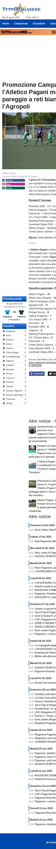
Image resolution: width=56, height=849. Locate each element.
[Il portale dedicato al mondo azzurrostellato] (21, 9)
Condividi (38, 373)
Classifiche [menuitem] (39, 23)
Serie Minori (42, 359)
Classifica (8, 326)
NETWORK (51, 842)
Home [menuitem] (5, 23)
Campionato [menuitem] (21, 23)
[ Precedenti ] (14, 320)
